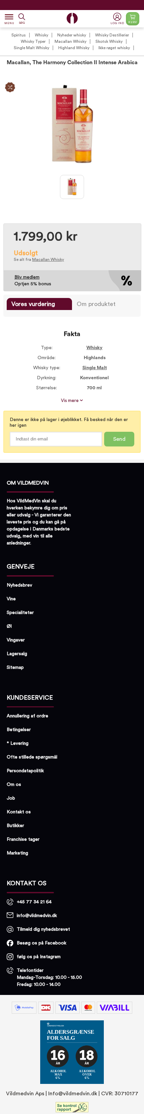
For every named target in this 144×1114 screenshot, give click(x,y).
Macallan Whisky (70, 41)
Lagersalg (17, 653)
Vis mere (70, 400)
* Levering (17, 743)
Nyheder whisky (71, 35)
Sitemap (15, 667)
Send (119, 439)
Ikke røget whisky (114, 48)
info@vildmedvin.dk (37, 915)
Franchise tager (23, 839)
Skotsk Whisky (109, 41)
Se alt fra (39, 260)
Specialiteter (20, 612)
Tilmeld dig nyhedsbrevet (43, 929)
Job (11, 798)
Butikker (15, 825)
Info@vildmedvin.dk (72, 1093)
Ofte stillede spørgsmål (32, 757)
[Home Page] (72, 18)
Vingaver (16, 640)
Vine (11, 599)
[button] (118, 19)
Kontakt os (19, 812)
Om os (14, 784)
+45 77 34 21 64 (34, 902)
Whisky (41, 35)
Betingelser (19, 729)
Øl (9, 626)
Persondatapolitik (25, 771)
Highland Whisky (73, 48)
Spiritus (18, 35)
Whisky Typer (33, 41)
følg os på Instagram (39, 956)
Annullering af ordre (27, 716)
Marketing (17, 853)
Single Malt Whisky (31, 48)
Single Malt (94, 368)
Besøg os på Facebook (41, 943)
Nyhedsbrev (19, 585)
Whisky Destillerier (112, 35)
